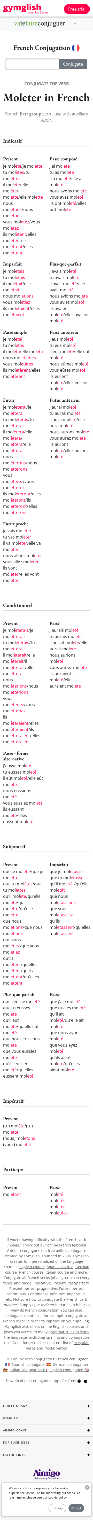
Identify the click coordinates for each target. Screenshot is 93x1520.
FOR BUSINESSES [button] (16, 1442)
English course (32, 1266)
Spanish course (60, 1266)
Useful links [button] (14, 1455)
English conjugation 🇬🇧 (69, 1369)
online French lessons (66, 1245)
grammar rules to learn (69, 1331)
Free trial (77, 9)
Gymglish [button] (11, 1418)
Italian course (57, 1272)
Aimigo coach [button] (15, 1430)
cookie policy (57, 1497)
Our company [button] (15, 1406)
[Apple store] (85, 1380)
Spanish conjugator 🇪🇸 (31, 1364)
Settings (57, 1508)
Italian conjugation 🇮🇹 (28, 1369)
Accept (76, 1508)
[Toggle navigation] (75, 24)
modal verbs (55, 1348)
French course (31, 1272)
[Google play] (79, 1380)
